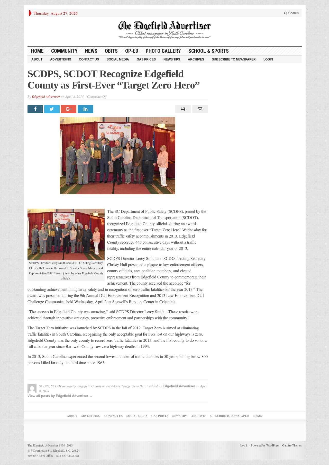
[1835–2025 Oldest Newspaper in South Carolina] (164, 30)
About (36, 59)
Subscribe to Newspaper (234, 59)
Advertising (60, 59)
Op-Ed (131, 51)
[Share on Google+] (69, 109)
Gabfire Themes (292, 445)
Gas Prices (146, 59)
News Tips (171, 59)
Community (64, 51)
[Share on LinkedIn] (86, 109)
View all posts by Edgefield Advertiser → (60, 396)
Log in (244, 445)
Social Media (118, 59)
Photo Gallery (163, 51)
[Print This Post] (182, 109)
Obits (111, 51)
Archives (196, 59)
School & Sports (208, 51)
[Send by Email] (199, 109)
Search (293, 13)
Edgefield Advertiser (46, 96)
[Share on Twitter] (52, 109)
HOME (37, 51)
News (91, 51)
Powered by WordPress (265, 445)
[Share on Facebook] (36, 109)
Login (268, 59)
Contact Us (89, 59)
